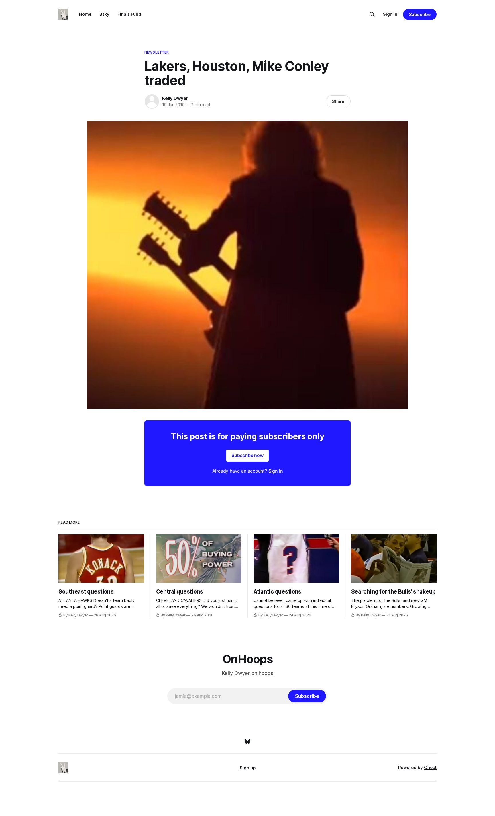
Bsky (104, 14)
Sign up (248, 767)
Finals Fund (129, 14)
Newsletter (156, 52)
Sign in (390, 14)
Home (85, 14)
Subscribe (420, 14)
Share (338, 101)
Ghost (430, 767)
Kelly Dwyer (175, 98)
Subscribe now (247, 455)
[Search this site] (372, 14)
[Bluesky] (247, 741)
